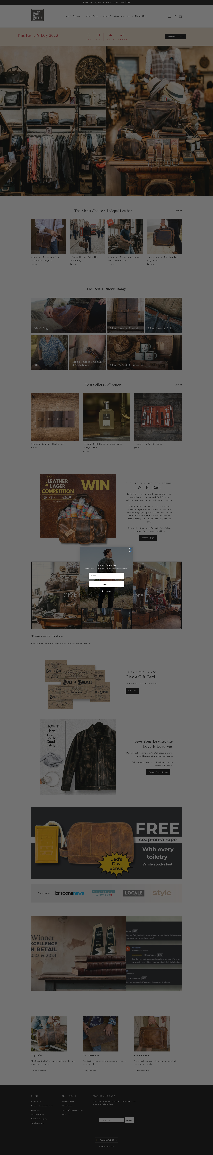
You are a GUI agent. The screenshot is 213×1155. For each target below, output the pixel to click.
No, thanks (106, 591)
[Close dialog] (130, 549)
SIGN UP (106, 584)
